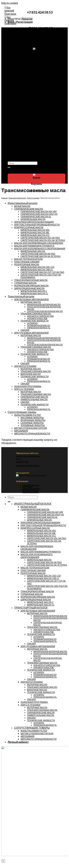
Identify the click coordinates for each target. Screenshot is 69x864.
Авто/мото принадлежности (27, 151)
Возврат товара (30, 490)
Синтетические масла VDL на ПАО (40, 237)
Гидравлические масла (32, 86)
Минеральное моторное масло (43, 304)
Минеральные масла (33, 251)
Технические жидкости (31, 39)
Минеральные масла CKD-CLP (37, 267)
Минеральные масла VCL (35, 235)
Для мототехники (22, 57)
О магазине (15, 157)
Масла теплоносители (31, 130)
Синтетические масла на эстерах (40, 256)
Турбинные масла (29, 127)
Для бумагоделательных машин (36, 135)
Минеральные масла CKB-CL (37, 269)
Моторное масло (29, 60)
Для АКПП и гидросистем (40, 316)
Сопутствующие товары (23, 140)
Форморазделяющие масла (34, 109)
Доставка (27, 487)
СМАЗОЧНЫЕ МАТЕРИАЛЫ (28, 456)
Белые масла (27, 122)
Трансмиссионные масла (33, 37)
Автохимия (19, 148)
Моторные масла (29, 34)
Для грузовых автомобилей (27, 44)
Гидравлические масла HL (36, 216)
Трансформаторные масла (33, 112)
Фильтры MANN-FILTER (25, 143)
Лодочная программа (24, 73)
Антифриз (32, 323)
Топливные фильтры (33, 425)
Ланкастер (27, 19)
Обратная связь (30, 492)
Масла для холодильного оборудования (40, 138)
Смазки (24, 42)
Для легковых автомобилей (31, 299)
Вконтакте (42, 475)
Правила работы (30, 485)
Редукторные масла (30, 104)
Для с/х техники (22, 78)
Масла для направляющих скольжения (38, 243)
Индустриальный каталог (24, 96)
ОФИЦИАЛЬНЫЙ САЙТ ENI (27, 466)
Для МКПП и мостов (37, 318)
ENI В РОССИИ (22, 462)
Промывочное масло (38, 325)
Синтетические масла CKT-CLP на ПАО (42, 272)
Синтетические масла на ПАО (38, 253)
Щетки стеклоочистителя (26, 146)
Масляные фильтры (32, 417)
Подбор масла (17, 154)
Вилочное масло (29, 65)
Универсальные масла (31, 88)
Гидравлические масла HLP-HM (38, 211)
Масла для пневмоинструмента (36, 107)
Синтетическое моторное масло (45, 311)
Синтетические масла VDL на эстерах (43, 240)
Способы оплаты (31, 489)
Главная (4, 198)
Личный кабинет (18, 741)
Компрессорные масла (32, 102)
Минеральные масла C (34, 291)
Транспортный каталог (17, 198)
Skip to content (9, 2)
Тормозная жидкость (38, 328)
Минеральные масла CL (34, 293)
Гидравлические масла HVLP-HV (39, 214)
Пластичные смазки (30, 125)
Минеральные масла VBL (35, 232)
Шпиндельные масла (33, 219)
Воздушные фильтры (33, 420)
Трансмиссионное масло (32, 62)
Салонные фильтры (32, 423)
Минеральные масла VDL (35, 230)
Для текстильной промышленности (37, 133)
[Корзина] (36, 177)
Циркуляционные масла (32, 120)
